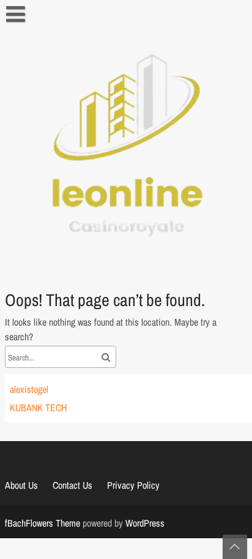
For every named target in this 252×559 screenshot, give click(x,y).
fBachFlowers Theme (42, 523)
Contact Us (72, 485)
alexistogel (29, 389)
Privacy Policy (133, 485)
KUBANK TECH (38, 407)
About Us (21, 485)
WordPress (145, 523)
